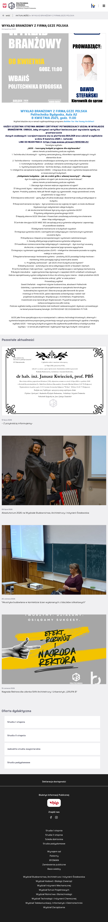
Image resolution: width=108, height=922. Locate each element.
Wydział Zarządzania (54, 907)
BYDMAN (54, 860)
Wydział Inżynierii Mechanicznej (54, 885)
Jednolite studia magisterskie (23, 749)
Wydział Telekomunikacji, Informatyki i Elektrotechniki (54, 903)
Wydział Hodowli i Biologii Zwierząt (54, 881)
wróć (8, 15)
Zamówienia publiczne (54, 864)
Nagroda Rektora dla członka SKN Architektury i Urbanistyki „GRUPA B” (39, 691)
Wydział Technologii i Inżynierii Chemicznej (54, 898)
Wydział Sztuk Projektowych (54, 890)
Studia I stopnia (16, 722)
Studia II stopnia (16, 735)
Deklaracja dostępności (54, 781)
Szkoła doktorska (54, 839)
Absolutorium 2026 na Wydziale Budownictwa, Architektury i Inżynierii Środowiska (45, 513)
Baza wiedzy (54, 869)
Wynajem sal (54, 851)
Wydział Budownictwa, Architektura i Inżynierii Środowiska (54, 877)
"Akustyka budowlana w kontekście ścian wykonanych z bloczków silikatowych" (43, 602)
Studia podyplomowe (18, 762)
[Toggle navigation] (103, 6)
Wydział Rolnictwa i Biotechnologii (54, 894)
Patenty (54, 856)
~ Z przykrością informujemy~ (17, 423)
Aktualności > (23, 15)
